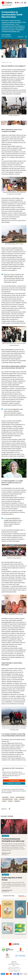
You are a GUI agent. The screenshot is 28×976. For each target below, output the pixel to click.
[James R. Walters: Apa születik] (20, 909)
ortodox (10, 801)
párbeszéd (17, 801)
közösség (21, 799)
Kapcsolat (14, 961)
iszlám (16, 799)
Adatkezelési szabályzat (14, 964)
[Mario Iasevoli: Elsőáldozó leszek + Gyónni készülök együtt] (7, 927)
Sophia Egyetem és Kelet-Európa (12, 878)
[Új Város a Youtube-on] (16, 2)
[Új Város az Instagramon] (20, 2)
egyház (12, 797)
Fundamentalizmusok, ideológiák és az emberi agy (13, 840)
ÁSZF (14, 965)
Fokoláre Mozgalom (7, 799)
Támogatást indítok (14, 780)
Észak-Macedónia (20, 797)
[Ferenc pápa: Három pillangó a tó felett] (20, 928)
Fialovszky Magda (6, 34)
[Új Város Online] (14, 944)
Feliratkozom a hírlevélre (14, 783)
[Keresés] (22, 2)
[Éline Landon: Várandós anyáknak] (7, 909)
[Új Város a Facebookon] (18, 2)
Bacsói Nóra (5, 797)
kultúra (4, 801)
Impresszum (14, 962)
